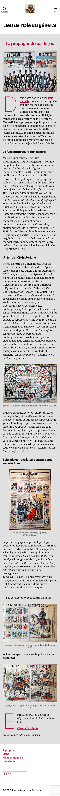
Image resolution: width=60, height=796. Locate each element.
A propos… (9, 750)
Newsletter (9, 761)
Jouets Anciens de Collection (27, 790)
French (10, 773)
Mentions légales (13, 757)
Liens (6, 753)
